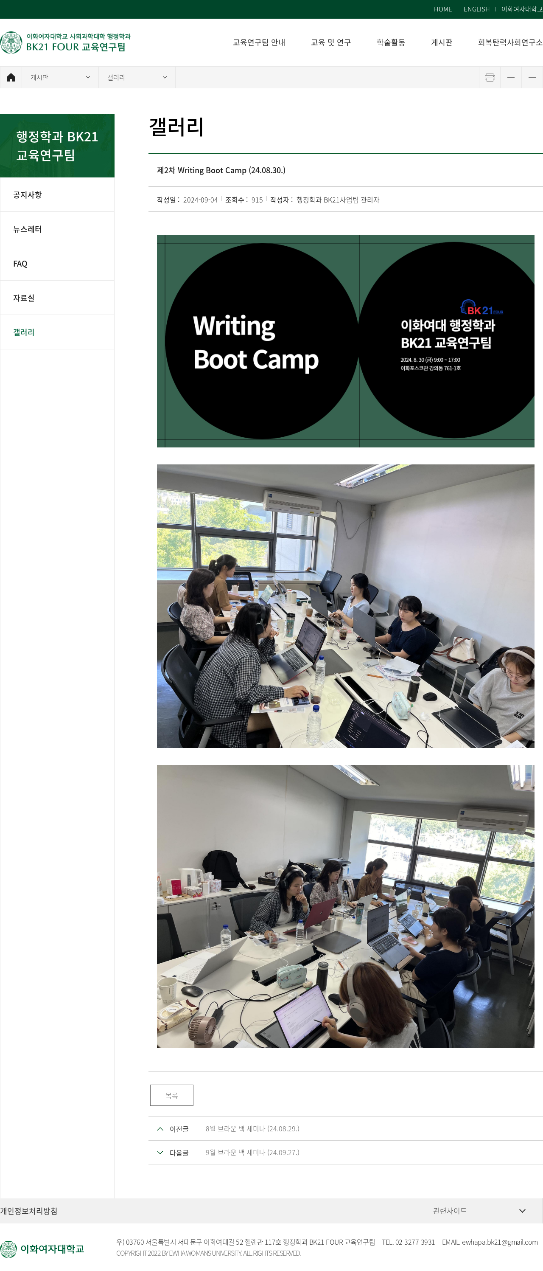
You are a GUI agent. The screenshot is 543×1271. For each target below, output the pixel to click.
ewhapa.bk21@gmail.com (500, 1242)
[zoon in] (511, 77)
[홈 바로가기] (11, 77)
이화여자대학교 (522, 9)
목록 (171, 1095)
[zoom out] (532, 77)
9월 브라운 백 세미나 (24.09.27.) (252, 1152)
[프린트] (489, 77)
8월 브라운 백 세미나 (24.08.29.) (252, 1128)
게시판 (39, 77)
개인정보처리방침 (29, 1211)
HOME (443, 9)
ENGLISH (477, 9)
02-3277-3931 (415, 1242)
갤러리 (116, 77)
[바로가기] (66, 42)
